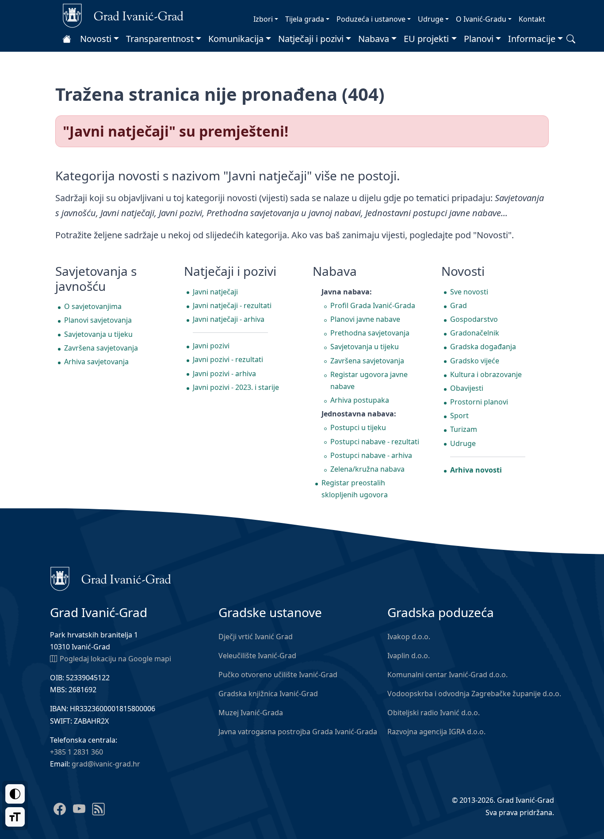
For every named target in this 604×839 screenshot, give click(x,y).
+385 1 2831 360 (76, 752)
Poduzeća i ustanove (370, 19)
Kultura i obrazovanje (486, 374)
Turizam (463, 429)
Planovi (478, 39)
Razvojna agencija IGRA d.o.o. (436, 731)
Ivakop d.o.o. (408, 636)
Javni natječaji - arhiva (228, 319)
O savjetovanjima (93, 306)
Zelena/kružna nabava (367, 469)
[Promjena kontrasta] (15, 794)
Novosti (95, 39)
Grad (458, 305)
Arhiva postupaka (359, 400)
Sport (459, 415)
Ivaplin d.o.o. (408, 655)
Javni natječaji (215, 292)
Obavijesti (466, 388)
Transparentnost (160, 39)
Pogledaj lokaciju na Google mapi (115, 659)
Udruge (430, 19)
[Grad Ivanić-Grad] (123, 15)
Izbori (263, 19)
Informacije (531, 39)
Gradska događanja (483, 346)
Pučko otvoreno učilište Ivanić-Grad (277, 674)
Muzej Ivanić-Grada (250, 712)
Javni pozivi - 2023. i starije (236, 387)
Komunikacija (236, 39)
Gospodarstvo (474, 319)
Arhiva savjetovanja (96, 361)
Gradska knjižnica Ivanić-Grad (268, 693)
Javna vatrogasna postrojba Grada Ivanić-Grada (297, 731)
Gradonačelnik (474, 333)
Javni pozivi (211, 346)
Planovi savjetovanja (98, 320)
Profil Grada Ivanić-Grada (372, 305)
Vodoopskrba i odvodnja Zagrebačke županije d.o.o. (474, 693)
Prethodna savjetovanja (369, 333)
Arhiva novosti (476, 470)
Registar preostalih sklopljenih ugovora (354, 489)
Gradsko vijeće (474, 361)
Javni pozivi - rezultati (228, 359)
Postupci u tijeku (358, 427)
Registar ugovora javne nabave (369, 380)
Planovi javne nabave (365, 319)
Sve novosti (469, 292)
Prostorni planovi (479, 402)
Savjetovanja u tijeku (98, 334)
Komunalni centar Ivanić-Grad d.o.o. (447, 674)
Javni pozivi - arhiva (224, 373)
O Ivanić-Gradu (481, 19)
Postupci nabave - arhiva (371, 455)
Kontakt (532, 19)
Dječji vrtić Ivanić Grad (255, 636)
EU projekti (426, 39)
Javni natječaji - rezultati (232, 305)
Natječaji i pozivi (311, 39)
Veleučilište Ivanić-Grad (257, 655)
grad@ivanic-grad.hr (106, 764)
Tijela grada (304, 19)
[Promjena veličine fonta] (15, 817)
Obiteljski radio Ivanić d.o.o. (433, 712)
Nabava (373, 39)
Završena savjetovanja (101, 348)
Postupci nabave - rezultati (374, 441)
